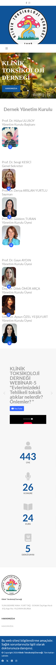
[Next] (51, 391)
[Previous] (4, 391)
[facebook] (26, 3)
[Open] (11, 245)
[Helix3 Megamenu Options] (6, 48)
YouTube (18, 408)
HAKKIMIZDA (7, 626)
